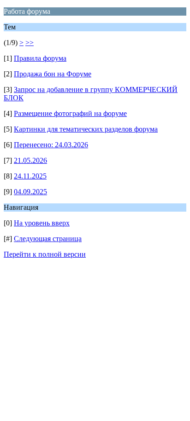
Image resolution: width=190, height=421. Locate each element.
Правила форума (40, 58)
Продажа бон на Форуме (52, 74)
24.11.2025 (30, 176)
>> (29, 42)
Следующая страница (48, 238)
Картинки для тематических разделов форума (86, 129)
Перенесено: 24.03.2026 (51, 145)
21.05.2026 (30, 160)
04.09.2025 (30, 192)
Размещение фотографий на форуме (70, 113)
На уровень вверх (42, 223)
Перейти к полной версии (45, 254)
